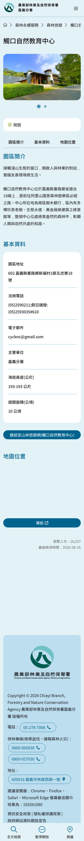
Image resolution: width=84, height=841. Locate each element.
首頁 (5, 25)
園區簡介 (16, 142)
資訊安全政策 (19, 813)
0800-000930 (23, 747)
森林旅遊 (54, 25)
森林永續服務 (27, 25)
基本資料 (42, 142)
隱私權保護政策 (47, 813)
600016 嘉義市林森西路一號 (36, 779)
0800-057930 (23, 759)
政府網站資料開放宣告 (27, 820)
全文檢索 (14, 836)
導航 (40, 523)
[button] (76, 8)
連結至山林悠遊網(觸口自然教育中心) (42, 435)
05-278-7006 (34, 727)
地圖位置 (68, 142)
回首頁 (31, 7)
